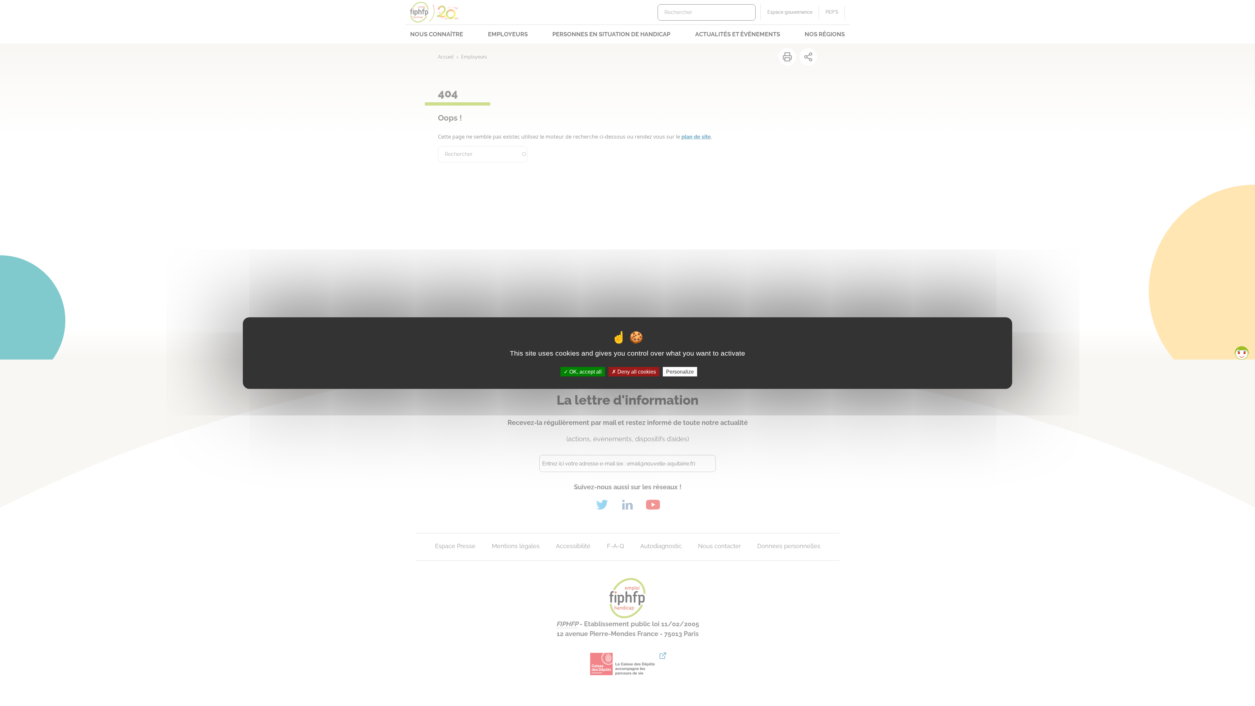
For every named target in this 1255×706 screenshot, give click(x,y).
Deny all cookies (636, 371)
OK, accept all (585, 371)
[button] (1241, 353)
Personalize (680, 371)
